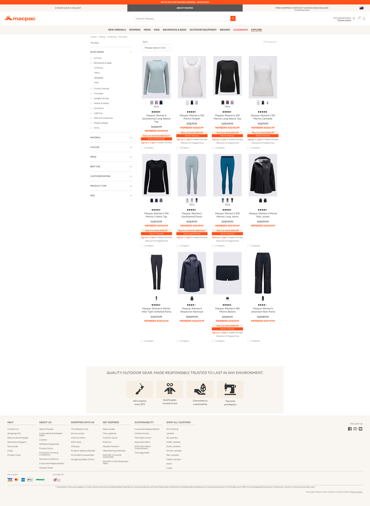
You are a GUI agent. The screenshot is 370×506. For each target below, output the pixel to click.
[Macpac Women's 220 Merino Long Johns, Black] (232, 200)
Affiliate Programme (49, 444)
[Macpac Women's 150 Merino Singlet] (192, 77)
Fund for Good (110, 438)
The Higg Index (142, 453)
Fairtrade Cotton (143, 438)
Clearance (240, 29)
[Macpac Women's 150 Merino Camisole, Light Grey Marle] (267, 102)
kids (96, 82)
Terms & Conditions (49, 459)
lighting (98, 113)
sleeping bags (101, 123)
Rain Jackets (172, 455)
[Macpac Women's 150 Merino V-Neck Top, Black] (151, 200)
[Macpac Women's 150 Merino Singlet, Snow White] (187, 102)
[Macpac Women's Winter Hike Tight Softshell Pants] (156, 273)
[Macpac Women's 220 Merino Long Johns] (227, 175)
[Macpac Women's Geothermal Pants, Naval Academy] (196, 200)
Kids (157, 29)
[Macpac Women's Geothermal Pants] (192, 175)
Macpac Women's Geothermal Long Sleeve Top (156, 118)
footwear (98, 93)
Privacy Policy (46, 448)
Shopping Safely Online (82, 459)
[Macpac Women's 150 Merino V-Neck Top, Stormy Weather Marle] (161, 200)
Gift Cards (76, 442)
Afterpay (75, 446)
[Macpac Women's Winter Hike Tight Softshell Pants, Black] (156, 298)
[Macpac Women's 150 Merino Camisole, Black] (262, 102)
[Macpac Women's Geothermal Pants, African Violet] (192, 200)
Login (152, 143)
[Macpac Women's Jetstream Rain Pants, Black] (262, 298)
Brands (225, 29)
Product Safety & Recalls (83, 451)
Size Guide (12, 446)
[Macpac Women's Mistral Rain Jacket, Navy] (265, 200)
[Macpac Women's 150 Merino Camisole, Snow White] (258, 102)
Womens (134, 29)
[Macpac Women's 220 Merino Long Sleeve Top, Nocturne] (227, 102)
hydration (99, 108)
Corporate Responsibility (51, 463)
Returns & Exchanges (17, 438)
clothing (98, 68)
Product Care (14, 455)
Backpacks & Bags (174, 29)
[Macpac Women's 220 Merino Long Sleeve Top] (227, 75)
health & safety (101, 103)
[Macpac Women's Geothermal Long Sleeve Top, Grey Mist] (151, 102)
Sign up (144, 143)
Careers (43, 440)
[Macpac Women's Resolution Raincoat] (192, 273)
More (156, 106)
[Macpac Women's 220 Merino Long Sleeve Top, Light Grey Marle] (232, 102)
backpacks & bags (103, 63)
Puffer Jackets (173, 442)
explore (256, 29)
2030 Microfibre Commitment (143, 447)
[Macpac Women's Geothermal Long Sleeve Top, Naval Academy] (161, 102)
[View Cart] (364, 18)
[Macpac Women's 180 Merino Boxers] (227, 273)
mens (97, 73)
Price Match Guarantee (82, 455)
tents (96, 128)
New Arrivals (117, 29)
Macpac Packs (46, 468)
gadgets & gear (101, 98)
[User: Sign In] (358, 18)
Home (94, 37)
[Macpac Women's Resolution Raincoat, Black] (192, 298)
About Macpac (46, 429)
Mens (147, 29)
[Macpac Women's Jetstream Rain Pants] (263, 273)
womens (98, 77)
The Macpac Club (79, 429)
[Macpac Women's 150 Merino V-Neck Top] (156, 175)
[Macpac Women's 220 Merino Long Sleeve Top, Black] (222, 102)
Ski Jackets (171, 438)
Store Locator (78, 433)
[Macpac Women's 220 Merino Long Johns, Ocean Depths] (222, 200)
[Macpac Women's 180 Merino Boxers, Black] (227, 298)
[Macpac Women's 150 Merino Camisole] (263, 77)
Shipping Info (14, 433)
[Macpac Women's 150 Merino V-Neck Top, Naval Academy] (156, 200)
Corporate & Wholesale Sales (50, 434)
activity (98, 58)
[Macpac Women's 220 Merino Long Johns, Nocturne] (227, 200)
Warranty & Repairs (16, 442)
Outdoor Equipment (203, 29)
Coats (169, 468)
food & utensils (101, 88)
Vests (169, 464)
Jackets (170, 433)
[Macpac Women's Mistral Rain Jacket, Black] (260, 200)
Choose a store (344, 20)
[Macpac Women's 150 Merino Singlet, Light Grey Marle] (196, 102)
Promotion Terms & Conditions (48, 454)
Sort (145, 42)
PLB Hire (107, 442)
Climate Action (142, 433)
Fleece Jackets (173, 459)
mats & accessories (103, 118)
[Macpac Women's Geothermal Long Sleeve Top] (156, 77)
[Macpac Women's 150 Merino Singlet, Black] (192, 102)
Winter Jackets (173, 451)
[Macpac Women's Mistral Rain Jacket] (263, 175)
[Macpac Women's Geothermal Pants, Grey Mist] (187, 200)
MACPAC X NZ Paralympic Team (115, 462)
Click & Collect (78, 438)
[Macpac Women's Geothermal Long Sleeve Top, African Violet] (156, 102)
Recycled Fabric (142, 442)
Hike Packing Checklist (114, 451)
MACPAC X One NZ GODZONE (112, 456)
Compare (148, 148)
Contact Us (13, 429)
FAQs (10, 451)
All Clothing (172, 429)
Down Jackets (173, 446)
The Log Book (109, 433)
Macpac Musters (111, 446)
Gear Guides (109, 429)
